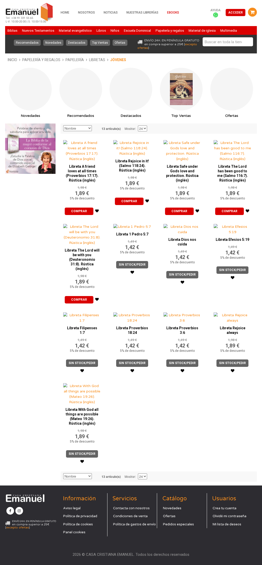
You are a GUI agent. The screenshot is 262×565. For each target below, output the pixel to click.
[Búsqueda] (248, 41)
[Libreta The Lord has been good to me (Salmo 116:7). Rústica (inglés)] (232, 150)
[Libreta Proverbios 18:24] (132, 316)
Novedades (53, 42)
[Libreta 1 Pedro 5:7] (132, 225)
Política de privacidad (80, 516)
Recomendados (27, 42)
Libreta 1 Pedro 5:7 (132, 234)
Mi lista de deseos (227, 524)
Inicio (12, 60)
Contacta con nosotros (131, 508)
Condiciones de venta (130, 516)
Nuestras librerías (142, 12)
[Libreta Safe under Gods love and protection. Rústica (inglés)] (182, 150)
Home (65, 12)
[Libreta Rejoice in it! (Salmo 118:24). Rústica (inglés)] (132, 147)
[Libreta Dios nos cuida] (182, 228)
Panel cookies (74, 532)
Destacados (76, 42)
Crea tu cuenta (224, 508)
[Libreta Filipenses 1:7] (82, 316)
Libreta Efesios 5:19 (232, 240)
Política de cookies (78, 524)
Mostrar (130, 128)
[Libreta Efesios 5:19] (232, 228)
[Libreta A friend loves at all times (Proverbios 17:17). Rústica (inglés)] (82, 150)
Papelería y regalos (41, 60)
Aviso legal (72, 508)
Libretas (97, 60)
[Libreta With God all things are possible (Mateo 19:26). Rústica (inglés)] (82, 393)
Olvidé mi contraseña (229, 516)
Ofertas (120, 42)
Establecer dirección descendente (96, 128)
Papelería (75, 60)
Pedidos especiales (178, 524)
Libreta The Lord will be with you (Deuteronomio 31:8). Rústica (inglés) (82, 259)
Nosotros (86, 12)
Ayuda (215, 10)
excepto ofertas (17, 527)
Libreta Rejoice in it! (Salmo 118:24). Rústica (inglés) (132, 165)
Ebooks (173, 12)
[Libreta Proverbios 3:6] (182, 316)
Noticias (111, 12)
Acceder (235, 12)
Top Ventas (100, 42)
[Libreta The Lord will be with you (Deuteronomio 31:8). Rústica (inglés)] (82, 233)
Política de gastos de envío (134, 524)
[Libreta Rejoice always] (232, 316)
